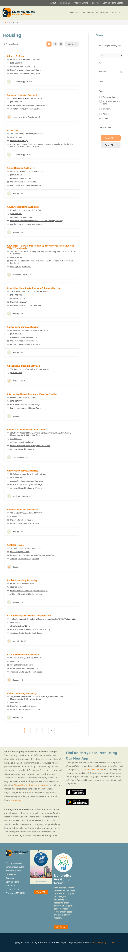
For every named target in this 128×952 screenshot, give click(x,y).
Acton (12, 185)
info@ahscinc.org (17, 298)
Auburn (13, 709)
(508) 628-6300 (16, 257)
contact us (16, 800)
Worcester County (32, 709)
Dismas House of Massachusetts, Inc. (31, 785)
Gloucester (32, 144)
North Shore (25, 146)
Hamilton (41, 144)
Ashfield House (15, 544)
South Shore (39, 109)
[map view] (61, 44)
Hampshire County (26, 449)
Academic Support (20, 81)
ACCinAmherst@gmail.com (21, 442)
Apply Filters (110, 138)
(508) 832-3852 (16, 702)
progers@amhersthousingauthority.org (26, 481)
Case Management (20, 457)
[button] (79, 12)
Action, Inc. (13, 130)
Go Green (61, 927)
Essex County (21, 144)
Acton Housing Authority (21, 167)
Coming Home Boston (113, 2)
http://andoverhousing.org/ (21, 520)
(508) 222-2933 (16, 622)
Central (21, 709)
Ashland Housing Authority (22, 580)
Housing (16, 193)
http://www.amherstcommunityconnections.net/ (30, 446)
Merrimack (14, 146)
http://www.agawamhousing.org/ (24, 341)
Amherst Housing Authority (22, 470)
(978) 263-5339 (16, 175)
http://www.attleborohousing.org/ (24, 668)
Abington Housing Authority (22, 94)
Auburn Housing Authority (22, 693)
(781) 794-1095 (16, 295)
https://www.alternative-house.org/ (25, 404)
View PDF (40, 892)
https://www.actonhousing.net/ (23, 182)
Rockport (35, 146)
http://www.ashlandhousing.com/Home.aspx (29, 590)
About (53, 2)
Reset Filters (110, 145)
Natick (39, 73)
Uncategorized (18, 381)
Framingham (15, 266)
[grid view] (49, 44)
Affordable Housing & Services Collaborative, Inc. (34, 288)
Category (103, 58)
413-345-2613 (16, 439)
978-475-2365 (16, 516)
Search (95, 2)
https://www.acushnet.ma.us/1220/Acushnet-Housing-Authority (36, 221)
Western (36, 344)
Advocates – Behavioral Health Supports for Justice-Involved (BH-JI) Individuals (40, 247)
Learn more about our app (91, 769)
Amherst (13, 449)
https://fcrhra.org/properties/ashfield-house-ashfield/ (32, 555)
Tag (101, 91)
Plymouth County (26, 109)
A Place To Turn (15, 56)
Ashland (13, 594)
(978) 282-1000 (16, 137)
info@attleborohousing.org (21, 665)
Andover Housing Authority (22, 509)
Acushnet (14, 224)
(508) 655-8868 (16, 63)
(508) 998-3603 (16, 214)
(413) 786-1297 (16, 334)
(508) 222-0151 (16, 661)
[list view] (55, 44)
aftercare (107, 109)
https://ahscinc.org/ (18, 302)
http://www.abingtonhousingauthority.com (28, 105)
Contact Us (65, 2)
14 (51, 730)
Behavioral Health (19, 274)
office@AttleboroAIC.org (20, 626)
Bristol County (25, 224)
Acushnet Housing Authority (23, 206)
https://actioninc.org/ (19, 141)
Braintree (14, 305)
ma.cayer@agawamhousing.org (23, 337)
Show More (103, 118)
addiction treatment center (111, 102)
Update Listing (81, 2)
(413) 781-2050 (16, 373)
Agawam (14, 344)
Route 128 (36, 305)
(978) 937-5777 (16, 401)
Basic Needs (17, 641)
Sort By (71, 44)
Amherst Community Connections (26, 429)
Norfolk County (25, 305)
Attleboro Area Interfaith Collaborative (29, 615)
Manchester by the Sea (63, 144)
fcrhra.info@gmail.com (20, 552)
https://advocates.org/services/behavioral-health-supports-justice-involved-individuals (42, 262)
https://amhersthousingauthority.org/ (26, 484)
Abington (14, 109)
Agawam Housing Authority (22, 326)
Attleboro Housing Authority (23, 654)
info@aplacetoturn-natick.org (22, 66)
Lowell (13, 408)
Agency (106, 114)
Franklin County (24, 559)
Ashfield (13, 559)
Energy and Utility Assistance (24, 117)
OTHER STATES (107, 12)
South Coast (37, 224)
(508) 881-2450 (16, 587)
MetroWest (14, 73)
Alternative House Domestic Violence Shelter (32, 394)
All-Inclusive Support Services (23, 365)
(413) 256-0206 (16, 477)
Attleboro (14, 633)
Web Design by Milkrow (103, 942)
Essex (12, 144)
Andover (13, 523)
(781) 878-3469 (16, 102)
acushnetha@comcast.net (21, 217)
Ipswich (49, 144)
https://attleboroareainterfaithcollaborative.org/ (30, 629)
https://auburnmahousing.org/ (23, 706)
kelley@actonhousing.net (20, 178)
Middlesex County (27, 73)
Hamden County (25, 344)
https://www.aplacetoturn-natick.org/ (25, 70)
